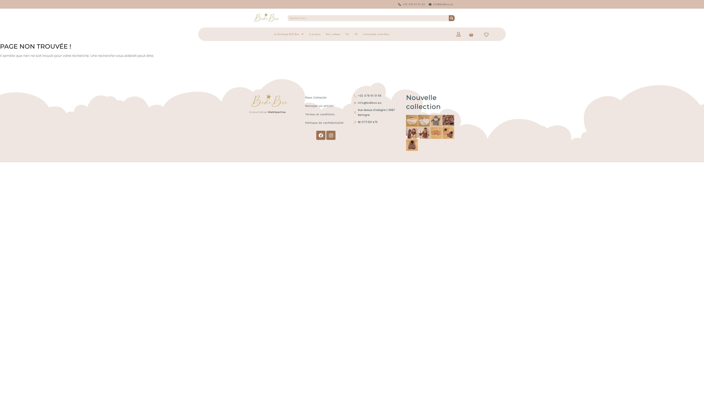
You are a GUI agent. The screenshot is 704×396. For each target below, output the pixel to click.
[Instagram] (331, 135)
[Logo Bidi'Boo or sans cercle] (266, 17)
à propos (315, 34)
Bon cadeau (333, 34)
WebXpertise (277, 112)
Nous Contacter (316, 97)
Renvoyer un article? (319, 106)
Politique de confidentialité (324, 122)
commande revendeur (376, 34)
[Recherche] (452, 18)
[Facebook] (320, 135)
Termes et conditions (320, 114)
